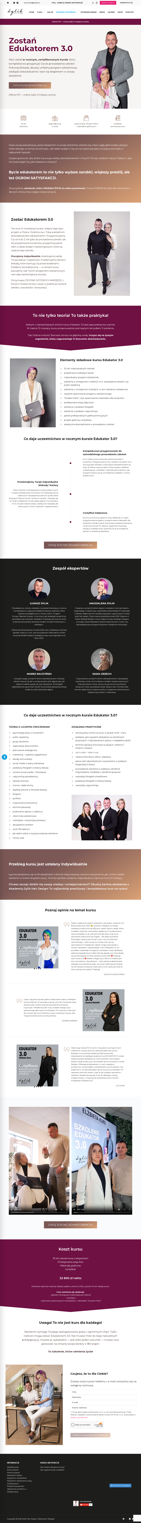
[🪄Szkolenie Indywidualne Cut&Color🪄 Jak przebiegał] (120, 1467)
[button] (21, 947)
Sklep (120, 12)
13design (51, 1519)
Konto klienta (12, 1470)
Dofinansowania (89, 12)
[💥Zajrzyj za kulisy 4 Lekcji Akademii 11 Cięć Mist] (129, 1473)
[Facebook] (8, 2)
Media (102, 12)
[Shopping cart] (97, 3)
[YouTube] (17, 2)
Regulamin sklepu (14, 1475)
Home (31, 12)
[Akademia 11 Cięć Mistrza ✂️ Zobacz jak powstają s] (110, 1467)
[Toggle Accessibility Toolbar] (4, 757)
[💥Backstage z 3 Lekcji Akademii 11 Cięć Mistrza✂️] (110, 1479)
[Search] (93, 3)
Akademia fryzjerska (66, 12)
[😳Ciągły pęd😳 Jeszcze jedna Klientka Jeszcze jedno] (120, 1473)
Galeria (111, 12)
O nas (39, 12)
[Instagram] (14, 2)
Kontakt (130, 12)
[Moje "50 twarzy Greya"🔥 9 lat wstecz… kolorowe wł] (129, 1479)
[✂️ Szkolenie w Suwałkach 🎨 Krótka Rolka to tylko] (129, 1467)
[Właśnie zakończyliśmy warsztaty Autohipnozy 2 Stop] (120, 1479)
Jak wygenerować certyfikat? (52, 1470)
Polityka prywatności (15, 1486)
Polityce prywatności (79, 1417)
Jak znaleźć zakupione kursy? (52, 1467)
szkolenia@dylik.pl (32, 3)
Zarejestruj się (12, 1467)
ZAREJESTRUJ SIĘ (126, 3)
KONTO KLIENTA (108, 3)
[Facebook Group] (11, 2)
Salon (50, 12)
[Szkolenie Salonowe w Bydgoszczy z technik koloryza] (110, 1473)
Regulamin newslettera (17, 1478)
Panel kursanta (13, 1473)
